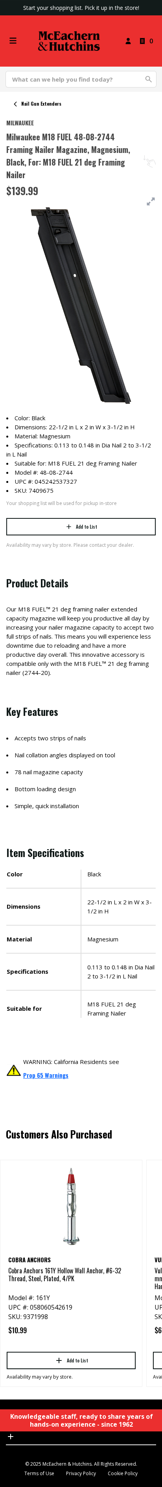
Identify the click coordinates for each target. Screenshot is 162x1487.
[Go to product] (71, 1205)
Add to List (86, 526)
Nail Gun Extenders (41, 103)
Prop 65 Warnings (45, 1075)
